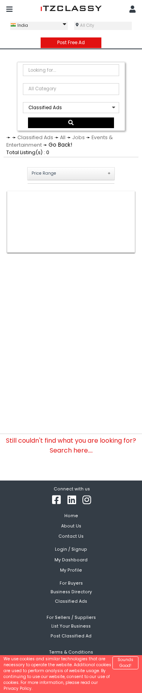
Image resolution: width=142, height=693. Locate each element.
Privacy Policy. (18, 688)
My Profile (71, 570)
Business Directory (71, 592)
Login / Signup (71, 549)
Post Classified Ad (71, 636)
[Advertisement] (71, 222)
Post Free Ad (71, 42)
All (62, 137)
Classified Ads (35, 137)
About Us (71, 526)
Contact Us (71, 536)
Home (71, 516)
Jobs (78, 137)
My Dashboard (71, 560)
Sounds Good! (125, 662)
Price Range (44, 173)
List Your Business (71, 626)
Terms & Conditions (71, 652)
